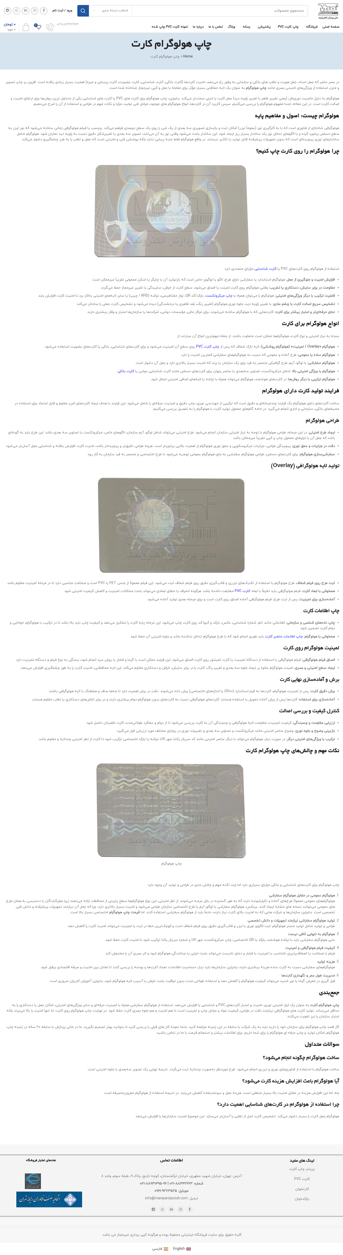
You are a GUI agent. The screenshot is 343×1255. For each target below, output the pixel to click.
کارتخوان (302, 1189)
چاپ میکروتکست (219, 295)
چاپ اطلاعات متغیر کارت (284, 636)
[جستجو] (83, 11)
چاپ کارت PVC (207, 346)
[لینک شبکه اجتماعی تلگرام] (7, 11)
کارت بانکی (126, 371)
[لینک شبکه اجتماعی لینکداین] (25, 11)
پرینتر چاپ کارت (302, 1169)
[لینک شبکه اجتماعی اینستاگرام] (34, 11)
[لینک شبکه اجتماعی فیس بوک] (43, 11)
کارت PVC (242, 591)
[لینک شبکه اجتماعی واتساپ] (16, 11)
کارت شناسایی (265, 269)
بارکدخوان (302, 1199)
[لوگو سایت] (328, 10)
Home (188, 56)
